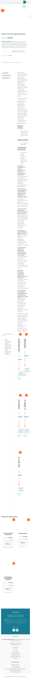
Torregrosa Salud (17, 62)
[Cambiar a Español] (29, 16)
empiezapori (23, 676)
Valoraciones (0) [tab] (6, 75)
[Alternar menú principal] (28, 6)
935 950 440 (18, 643)
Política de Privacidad (15, 670)
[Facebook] (14, 630)
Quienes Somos (15, 664)
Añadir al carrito (18, 51)
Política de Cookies (15, 671)
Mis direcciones (15, 655)
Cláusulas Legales (15, 667)
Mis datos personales (15, 656)
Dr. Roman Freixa (8, 592)
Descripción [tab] (5, 73)
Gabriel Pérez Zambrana (8, 547)
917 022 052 (17, 644)
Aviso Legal (15, 666)
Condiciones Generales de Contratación (15, 669)
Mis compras (15, 652)
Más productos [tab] (6, 78)
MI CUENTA (15, 650)
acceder (7, 351)
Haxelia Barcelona (23, 546)
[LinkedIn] (17, 630)
